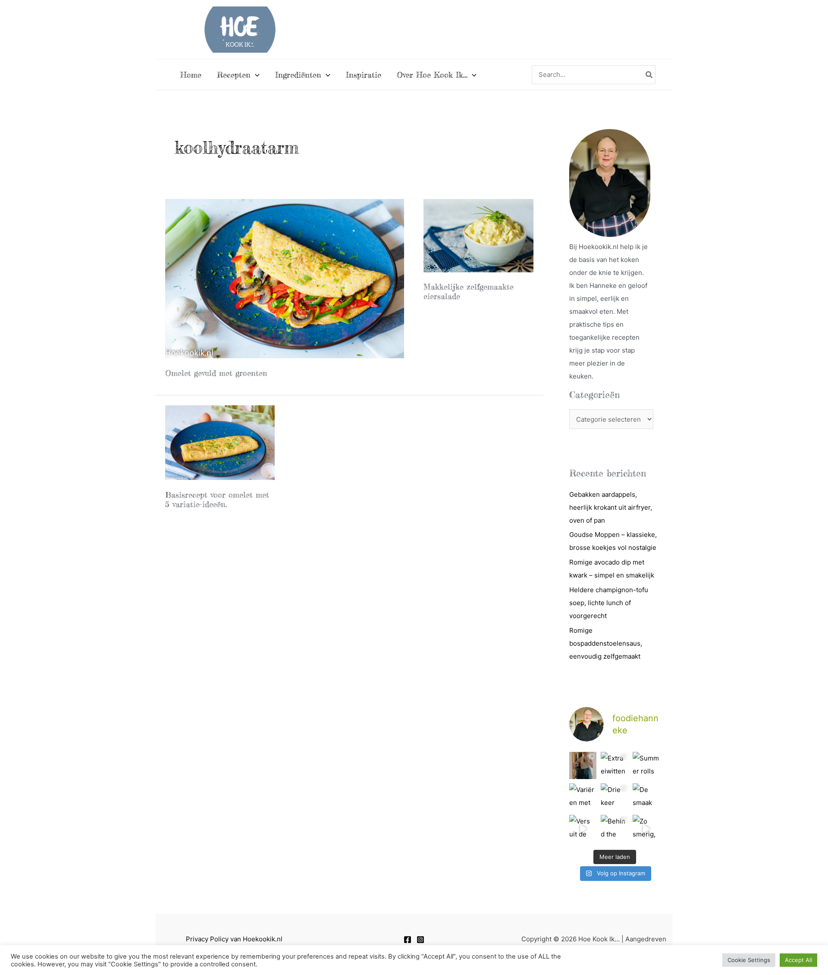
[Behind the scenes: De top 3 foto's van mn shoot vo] (614, 828)
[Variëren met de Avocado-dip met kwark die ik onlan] (582, 797)
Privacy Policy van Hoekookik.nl (234, 939)
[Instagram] (420, 939)
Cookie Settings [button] (749, 959)
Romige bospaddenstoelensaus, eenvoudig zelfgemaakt (605, 643)
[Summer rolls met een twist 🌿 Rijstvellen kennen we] (646, 765)
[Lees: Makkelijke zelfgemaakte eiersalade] (478, 235)
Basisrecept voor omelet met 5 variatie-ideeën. (217, 499)
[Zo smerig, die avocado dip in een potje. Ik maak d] (646, 828)
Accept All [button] (798, 959)
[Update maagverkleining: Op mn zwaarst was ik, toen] (582, 765)
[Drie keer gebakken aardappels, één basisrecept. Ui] (614, 797)
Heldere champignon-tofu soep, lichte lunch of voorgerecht (608, 603)
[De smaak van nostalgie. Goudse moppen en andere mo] (646, 797)
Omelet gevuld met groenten (216, 373)
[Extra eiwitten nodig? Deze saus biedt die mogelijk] (614, 765)
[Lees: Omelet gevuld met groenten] (285, 278)
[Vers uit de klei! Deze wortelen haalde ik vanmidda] (582, 828)
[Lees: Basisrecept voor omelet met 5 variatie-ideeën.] (220, 442)
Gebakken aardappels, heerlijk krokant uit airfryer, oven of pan (610, 507)
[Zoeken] (649, 75)
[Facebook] (407, 939)
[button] (255, 75)
